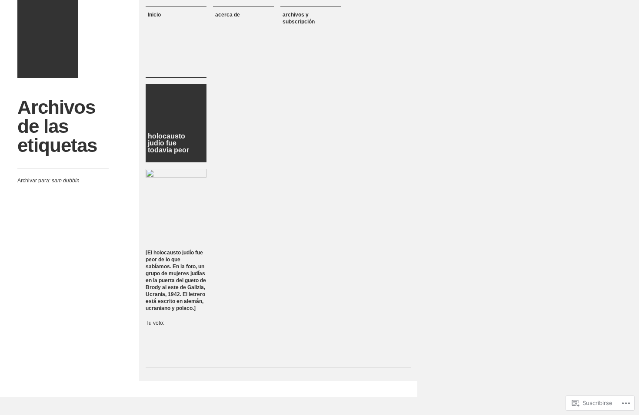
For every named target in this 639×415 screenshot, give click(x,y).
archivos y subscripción (299, 18)
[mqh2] (47, 39)
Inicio (154, 15)
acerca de (227, 15)
